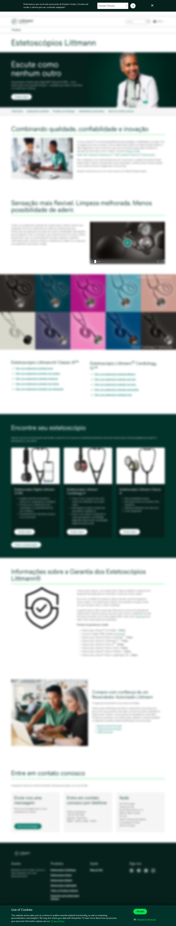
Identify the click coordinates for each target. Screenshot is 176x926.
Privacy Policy (57, 921)
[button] (145, 919)
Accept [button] (140, 911)
